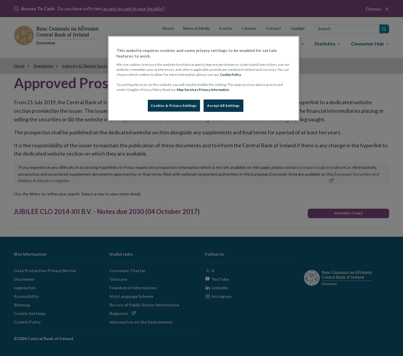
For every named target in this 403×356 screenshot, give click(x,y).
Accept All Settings (223, 105)
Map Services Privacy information (203, 90)
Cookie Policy (230, 74)
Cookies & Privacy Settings (174, 105)
